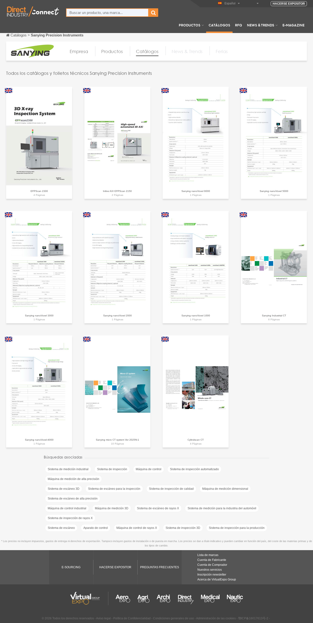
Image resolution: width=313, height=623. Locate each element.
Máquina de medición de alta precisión (73, 479)
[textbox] (107, 12)
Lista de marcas (207, 555)
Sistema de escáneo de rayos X (158, 508)
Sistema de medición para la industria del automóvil (222, 508)
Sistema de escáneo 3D (63, 488)
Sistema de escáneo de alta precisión (73, 498)
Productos (189, 25)
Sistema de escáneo (61, 528)
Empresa (79, 51)
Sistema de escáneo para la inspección (114, 488)
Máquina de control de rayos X (136, 528)
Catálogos (219, 25)
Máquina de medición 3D (111, 508)
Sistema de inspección (112, 469)
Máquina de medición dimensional (225, 488)
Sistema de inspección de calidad (171, 488)
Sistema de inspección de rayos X (70, 518)
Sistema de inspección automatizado (194, 469)
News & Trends (260, 25)
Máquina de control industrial (67, 508)
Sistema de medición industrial (68, 469)
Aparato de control (95, 528)
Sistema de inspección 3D (183, 528)
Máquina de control (148, 469)
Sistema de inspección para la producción (237, 528)
